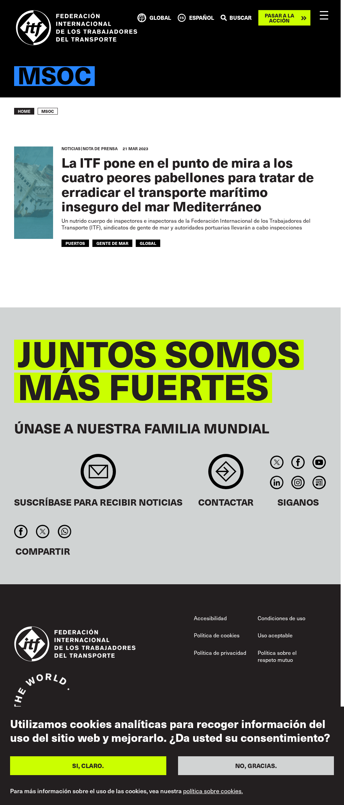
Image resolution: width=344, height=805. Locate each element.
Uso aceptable (275, 635)
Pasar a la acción (279, 18)
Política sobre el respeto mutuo (277, 656)
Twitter (276, 462)
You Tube (319, 462)
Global (148, 243)
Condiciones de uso (281, 618)
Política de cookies (217, 635)
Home (24, 111)
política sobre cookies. (213, 791)
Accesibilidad (210, 618)
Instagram (298, 482)
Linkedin (276, 482)
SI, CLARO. (88, 765)
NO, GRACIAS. (256, 765)
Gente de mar (112, 243)
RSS (319, 482)
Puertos (75, 243)
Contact (226, 475)
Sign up (98, 475)
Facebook (298, 462)
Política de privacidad (220, 652)
